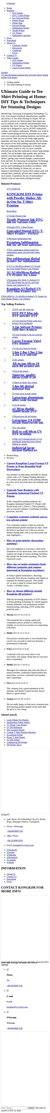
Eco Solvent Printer (20, 18)
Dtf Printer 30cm (14, 745)
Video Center (12, 58)
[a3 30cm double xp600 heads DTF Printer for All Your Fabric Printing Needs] (19, 405)
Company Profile (19, 45)
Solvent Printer (18, 25)
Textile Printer (18, 30)
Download (11, 40)
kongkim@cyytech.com (23, 845)
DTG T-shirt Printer (21, 15)
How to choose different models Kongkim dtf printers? (24, 592)
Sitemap (4, 964)
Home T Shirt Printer (16, 737)
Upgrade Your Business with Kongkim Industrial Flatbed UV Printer (25, 493)
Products (10, 10)
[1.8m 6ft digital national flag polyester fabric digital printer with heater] (24, 382)
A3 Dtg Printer (13, 740)
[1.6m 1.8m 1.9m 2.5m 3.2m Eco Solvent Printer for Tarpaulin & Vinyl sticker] (24, 348)
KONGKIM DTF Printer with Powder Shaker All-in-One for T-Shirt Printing (25, 199)
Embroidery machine (21, 35)
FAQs (15, 53)
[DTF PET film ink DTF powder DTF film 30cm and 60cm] (23, 309)
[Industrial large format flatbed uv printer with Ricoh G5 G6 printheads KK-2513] (27, 444)
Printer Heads (18, 20)
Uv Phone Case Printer (17, 725)
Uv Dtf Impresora (14, 727)
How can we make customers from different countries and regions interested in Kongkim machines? (26, 567)
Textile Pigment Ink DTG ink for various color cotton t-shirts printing (25, 222)
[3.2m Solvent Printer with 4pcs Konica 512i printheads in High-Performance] (27, 323)
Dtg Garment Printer (16, 730)
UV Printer (17, 33)
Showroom (17, 48)
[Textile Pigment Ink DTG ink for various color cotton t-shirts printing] (16, 216)
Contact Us (12, 55)
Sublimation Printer (20, 28)
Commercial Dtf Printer (17, 742)
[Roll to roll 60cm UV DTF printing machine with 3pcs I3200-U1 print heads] (19, 428)
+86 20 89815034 (15, 840)
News (9, 38)
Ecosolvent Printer (15, 735)
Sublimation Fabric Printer (18, 722)
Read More (12, 211)
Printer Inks (17, 23)
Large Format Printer (21, 68)
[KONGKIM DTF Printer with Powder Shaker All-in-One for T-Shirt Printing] (13, 189)
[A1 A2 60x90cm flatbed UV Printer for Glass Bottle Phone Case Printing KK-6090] (25, 269)
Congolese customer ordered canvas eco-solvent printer (27, 518)
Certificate (16, 50)
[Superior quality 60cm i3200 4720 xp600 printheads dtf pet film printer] (20, 371)
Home (9, 8)
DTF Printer (17, 13)
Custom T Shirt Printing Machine (21, 732)
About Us (11, 43)
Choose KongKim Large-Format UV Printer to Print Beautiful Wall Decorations (28, 466)
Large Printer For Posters (18, 720)
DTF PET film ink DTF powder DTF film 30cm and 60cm (26, 315)
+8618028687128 (15, 831)
